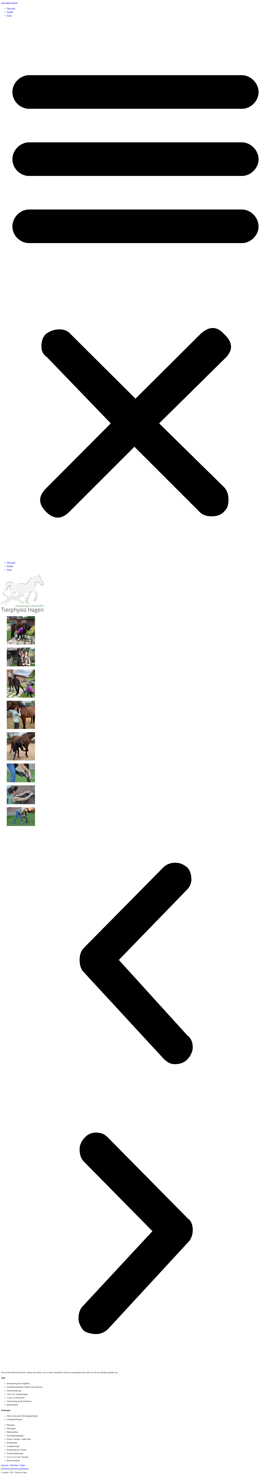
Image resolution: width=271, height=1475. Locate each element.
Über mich (11, 8)
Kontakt (10, 12)
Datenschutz (14, 1465)
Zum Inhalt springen (9, 3)
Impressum (5, 1465)
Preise (9, 16)
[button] (135, 289)
